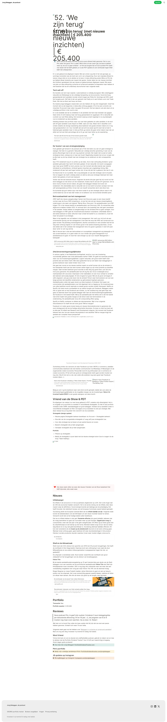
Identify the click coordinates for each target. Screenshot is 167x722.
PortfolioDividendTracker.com (84, 645)
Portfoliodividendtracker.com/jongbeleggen (95, 651)
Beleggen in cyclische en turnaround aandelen (96, 629)
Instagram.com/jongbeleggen (85, 658)
